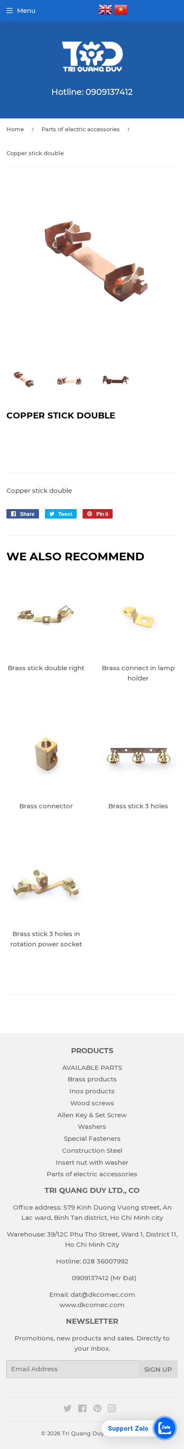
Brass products (92, 1079)
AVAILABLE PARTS (92, 1067)
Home (15, 129)
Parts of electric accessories (81, 129)
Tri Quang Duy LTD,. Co (95, 1433)
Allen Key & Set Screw (92, 1115)
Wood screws (92, 1103)
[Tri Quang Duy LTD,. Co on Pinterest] (97, 1409)
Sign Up (158, 1369)
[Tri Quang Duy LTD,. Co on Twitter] (67, 1409)
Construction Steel (92, 1150)
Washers (92, 1126)
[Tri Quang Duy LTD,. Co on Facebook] (82, 1409)
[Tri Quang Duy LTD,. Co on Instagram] (112, 1409)
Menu (26, 10)
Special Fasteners (92, 1138)
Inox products (92, 1091)
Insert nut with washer (92, 1162)
